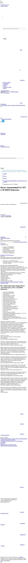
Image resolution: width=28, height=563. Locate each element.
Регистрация (3, 104)
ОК (1, 561)
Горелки (9, 438)
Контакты (19, 105)
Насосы (5, 438)
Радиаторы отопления (10, 439)
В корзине (21, 242)
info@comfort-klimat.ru (12, 445)
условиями (20, 557)
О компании (3, 105)
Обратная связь (4, 445)
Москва (7, 92)
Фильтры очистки (15, 438)
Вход (21, 50)
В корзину (16, 242)
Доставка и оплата (10, 105)
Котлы (2, 438)
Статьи (15, 105)
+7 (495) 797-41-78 (5, 4)
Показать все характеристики (7, 255)
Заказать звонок (4, 6)
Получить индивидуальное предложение (10, 281)
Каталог (23, 105)
